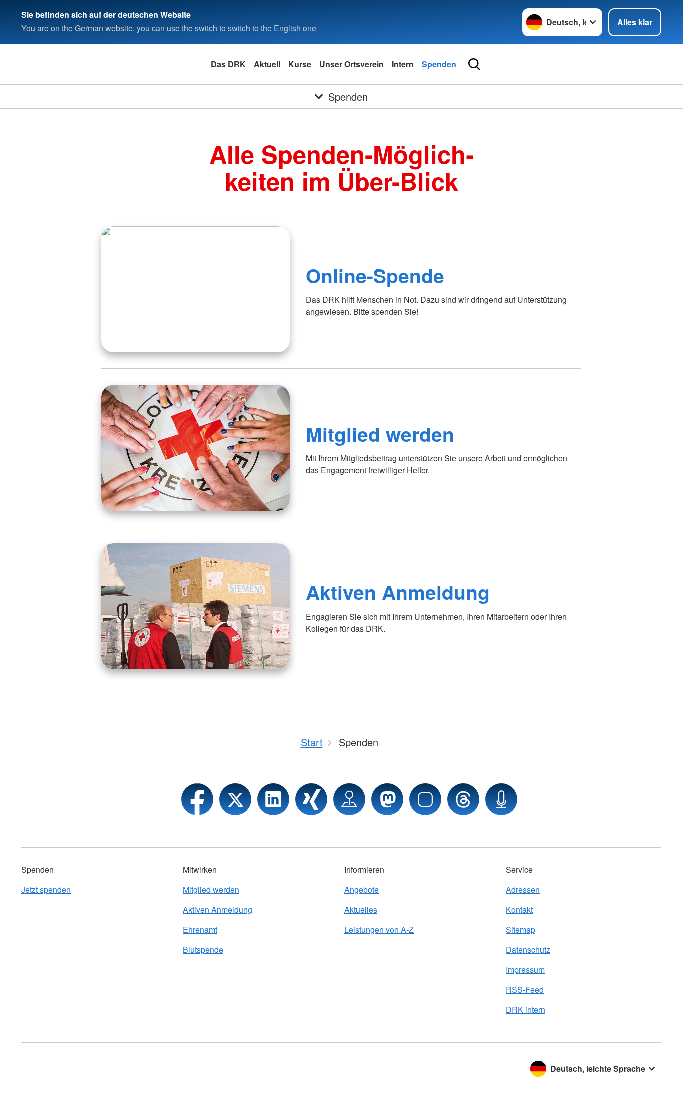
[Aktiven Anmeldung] (196, 606)
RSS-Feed (525, 989)
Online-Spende (375, 275)
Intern (403, 64)
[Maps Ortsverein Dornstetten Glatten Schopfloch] (350, 799)
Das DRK (228, 64)
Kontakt (519, 909)
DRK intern (526, 1009)
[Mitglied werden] (196, 448)
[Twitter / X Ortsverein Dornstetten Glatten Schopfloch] (236, 799)
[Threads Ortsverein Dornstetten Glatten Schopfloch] (464, 799)
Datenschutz (528, 949)
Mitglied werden (380, 434)
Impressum (525, 969)
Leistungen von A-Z (379, 929)
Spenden (439, 64)
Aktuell (267, 64)
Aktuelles (361, 909)
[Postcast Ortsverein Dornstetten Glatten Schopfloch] (502, 799)
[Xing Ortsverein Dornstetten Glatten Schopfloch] (312, 799)
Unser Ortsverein (352, 64)
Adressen (523, 889)
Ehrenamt (200, 929)
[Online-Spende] (196, 289)
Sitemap (521, 929)
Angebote (361, 889)
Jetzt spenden (46, 889)
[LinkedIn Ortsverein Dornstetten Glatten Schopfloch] (274, 799)
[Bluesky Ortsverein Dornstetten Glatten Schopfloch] (426, 799)
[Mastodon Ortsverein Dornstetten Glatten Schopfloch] (388, 799)
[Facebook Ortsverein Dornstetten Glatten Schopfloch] (198, 799)
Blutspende (203, 949)
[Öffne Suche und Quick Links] (474, 64)
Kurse (300, 64)
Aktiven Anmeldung (398, 592)
